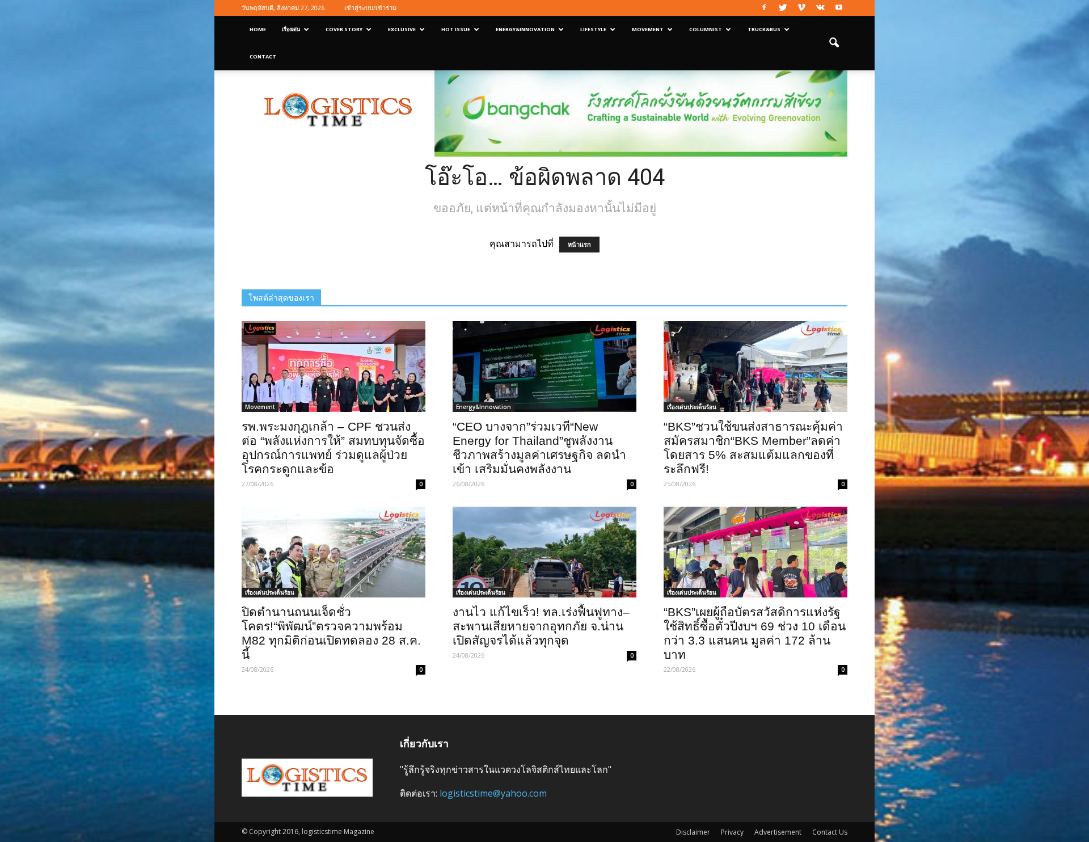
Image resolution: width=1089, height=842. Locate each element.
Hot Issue (455, 29)
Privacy (732, 832)
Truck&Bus (764, 29)
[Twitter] (782, 8)
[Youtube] (838, 8)
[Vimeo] (801, 8)
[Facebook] (764, 8)
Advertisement (777, 832)
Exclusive (402, 29)
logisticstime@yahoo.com (493, 793)
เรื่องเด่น (291, 29)
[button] (833, 43)
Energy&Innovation (525, 29)
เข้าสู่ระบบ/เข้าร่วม (370, 7)
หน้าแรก (579, 244)
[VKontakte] (820, 8)
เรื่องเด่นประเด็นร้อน (691, 407)
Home (258, 29)
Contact (263, 56)
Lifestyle (593, 29)
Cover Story (344, 29)
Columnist (705, 29)
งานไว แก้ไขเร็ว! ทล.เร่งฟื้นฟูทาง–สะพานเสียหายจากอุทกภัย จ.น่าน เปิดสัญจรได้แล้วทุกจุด (541, 626)
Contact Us (829, 832)
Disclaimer (693, 832)
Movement (648, 29)
